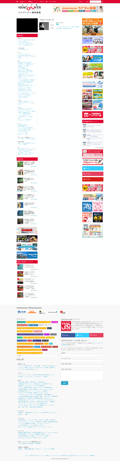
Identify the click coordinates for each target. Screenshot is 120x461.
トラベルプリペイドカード (23, 115)
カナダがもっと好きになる (23, 41)
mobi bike (29, 89)
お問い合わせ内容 (66, 364)
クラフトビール (26, 56)
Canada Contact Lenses (22, 90)
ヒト (37, 1)
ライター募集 (45, 455)
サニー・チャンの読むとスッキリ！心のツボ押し (29, 349)
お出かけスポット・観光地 (23, 43)
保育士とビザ (31, 152)
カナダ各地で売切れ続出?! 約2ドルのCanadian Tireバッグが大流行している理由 (29, 287)
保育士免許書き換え (22, 89)
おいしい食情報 (38, 331)
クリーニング (26, 91)
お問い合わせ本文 (66, 369)
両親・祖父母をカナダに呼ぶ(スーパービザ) (26, 148)
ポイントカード (28, 86)
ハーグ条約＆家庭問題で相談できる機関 (25, 81)
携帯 (19, 104)
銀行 (24, 95)
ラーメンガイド (21, 53)
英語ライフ (37, 346)
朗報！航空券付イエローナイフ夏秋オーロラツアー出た (29, 180)
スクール (45, 349)
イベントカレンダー (53, 1)
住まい (49, 328)
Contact (87, 1)
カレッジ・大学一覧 (22, 127)
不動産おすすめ (37, 340)
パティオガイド (33, 56)
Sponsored (53, 334)
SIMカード (33, 102)
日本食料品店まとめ (22, 74)
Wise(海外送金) (29, 70)
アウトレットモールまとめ (23, 73)
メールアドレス (65, 358)
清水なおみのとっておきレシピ (25, 331)
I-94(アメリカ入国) (21, 109)
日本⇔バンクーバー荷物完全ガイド (24, 94)
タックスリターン (25, 77)
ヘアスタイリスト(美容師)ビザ (24, 151)
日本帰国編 (33, 138)
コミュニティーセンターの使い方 (24, 87)
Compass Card (21, 86)
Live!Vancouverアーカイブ (23, 49)
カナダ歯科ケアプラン (28, 65)
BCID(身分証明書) (21, 71)
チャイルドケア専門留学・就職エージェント (26, 129)
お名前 (63, 353)
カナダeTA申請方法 (21, 116)
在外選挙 (19, 75)
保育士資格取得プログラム (23, 126)
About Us (80, 1)
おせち (26, 53)
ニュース (20, 337)
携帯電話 (19, 101)
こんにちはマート (26, 66)
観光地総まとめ (21, 83)
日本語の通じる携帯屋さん (23, 97)
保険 (19, 82)
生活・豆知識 (31, 39)
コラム (46, 343)
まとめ (29, 340)
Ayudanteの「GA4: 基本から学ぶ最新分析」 (34, 337)
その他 (41, 1)
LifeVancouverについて (35, 455)
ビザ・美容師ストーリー (31, 150)
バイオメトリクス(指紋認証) (23, 79)
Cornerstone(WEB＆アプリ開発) (24, 130)
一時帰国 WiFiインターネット (28, 101)
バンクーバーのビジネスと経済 (25, 346)
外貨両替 (30, 90)
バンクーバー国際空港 (31, 111)
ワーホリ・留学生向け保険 (23, 69)
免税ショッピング (21, 70)
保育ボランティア (21, 134)
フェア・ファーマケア (31, 74)
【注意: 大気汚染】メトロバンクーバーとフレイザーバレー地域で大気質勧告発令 (29, 280)
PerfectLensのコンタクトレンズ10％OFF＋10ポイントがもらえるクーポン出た (29, 266)
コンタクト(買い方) (31, 93)
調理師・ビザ (20, 154)
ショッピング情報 (21, 42)
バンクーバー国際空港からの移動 (24, 113)
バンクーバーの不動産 (22, 144)
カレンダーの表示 (98, 147)
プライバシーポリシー (97, 343)
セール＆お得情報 (22, 340)
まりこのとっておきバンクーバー (25, 343)
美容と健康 (54, 322)
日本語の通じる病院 (22, 62)
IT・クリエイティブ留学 (22, 131)
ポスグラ (30, 154)
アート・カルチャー (46, 346)
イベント (47, 334)
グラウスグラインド (22, 111)
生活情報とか (30, 1)
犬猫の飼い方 (29, 62)
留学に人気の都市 (29, 71)
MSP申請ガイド (21, 63)
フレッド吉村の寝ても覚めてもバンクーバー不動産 (30, 353)
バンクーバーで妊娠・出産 (23, 39)
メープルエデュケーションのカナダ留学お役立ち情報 (30, 334)
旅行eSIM (28, 109)
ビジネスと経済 (39, 343)
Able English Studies (22, 325)
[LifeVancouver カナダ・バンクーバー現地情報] (17, 1)
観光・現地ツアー (33, 325)
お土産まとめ (20, 65)
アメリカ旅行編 (29, 116)
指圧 (27, 134)
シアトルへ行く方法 (28, 108)
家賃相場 (19, 66)
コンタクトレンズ (21, 78)
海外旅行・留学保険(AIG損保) (23, 85)
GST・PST (28, 95)
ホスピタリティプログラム (23, 132)
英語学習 (31, 43)
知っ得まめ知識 (21, 322)
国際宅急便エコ (33, 79)
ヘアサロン (20, 95)
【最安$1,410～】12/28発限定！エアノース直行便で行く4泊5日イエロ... (29, 163)
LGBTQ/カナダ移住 (21, 150)
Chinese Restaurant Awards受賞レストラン (26, 55)
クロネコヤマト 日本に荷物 (28, 75)
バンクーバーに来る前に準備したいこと (25, 45)
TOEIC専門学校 (30, 127)
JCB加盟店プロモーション (30, 63)
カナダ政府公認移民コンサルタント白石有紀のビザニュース (32, 328)
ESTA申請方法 (21, 108)
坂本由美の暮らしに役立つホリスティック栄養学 (38, 322)
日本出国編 (27, 138)
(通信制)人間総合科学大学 (24, 432)
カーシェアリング (21, 120)
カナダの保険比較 (21, 67)
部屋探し (19, 143)
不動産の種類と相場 (26, 143)
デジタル (55, 346)
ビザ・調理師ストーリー (22, 152)
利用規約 (64, 344)
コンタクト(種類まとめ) (22, 93)
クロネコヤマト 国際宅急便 (26, 82)
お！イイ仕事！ (50, 337)
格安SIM (19, 77)
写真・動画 (45, 340)
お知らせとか (22, 1)
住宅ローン (33, 143)
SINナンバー (32, 85)
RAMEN (45, 376)
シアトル (27, 120)
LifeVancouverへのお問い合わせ (69, 455)
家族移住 (26, 154)
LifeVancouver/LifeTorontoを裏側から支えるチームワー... (29, 204)
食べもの (27, 42)
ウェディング (20, 91)
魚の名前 (19, 56)
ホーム (27, 455)
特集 (46, 1)
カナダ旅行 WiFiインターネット (24, 102)
